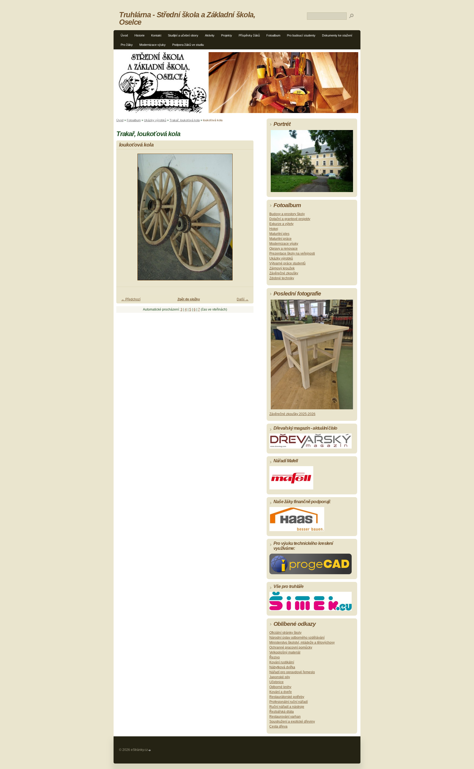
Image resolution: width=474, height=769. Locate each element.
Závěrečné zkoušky (283, 273)
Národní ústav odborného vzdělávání (297, 638)
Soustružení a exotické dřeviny (292, 721)
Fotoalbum (273, 35)
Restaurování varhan (285, 717)
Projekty (226, 35)
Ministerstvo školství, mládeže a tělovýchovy (302, 642)
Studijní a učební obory (183, 35)
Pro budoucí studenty (301, 35)
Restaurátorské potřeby (286, 697)
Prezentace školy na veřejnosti (292, 253)
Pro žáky (127, 44)
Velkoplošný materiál (284, 652)
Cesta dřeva (278, 726)
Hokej (273, 229)
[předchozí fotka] (125, 219)
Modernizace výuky (152, 44)
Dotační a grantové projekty (289, 219)
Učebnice (276, 682)
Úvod (124, 35)
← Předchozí (130, 299)
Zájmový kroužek (282, 268)
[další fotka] (244, 219)
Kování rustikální (281, 662)
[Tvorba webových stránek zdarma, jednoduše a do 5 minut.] (150, 750)
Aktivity (210, 35)
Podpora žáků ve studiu (188, 44)
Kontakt (156, 35)
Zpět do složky (188, 299)
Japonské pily (279, 677)
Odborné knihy (280, 687)
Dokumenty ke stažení (337, 35)
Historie (139, 35)
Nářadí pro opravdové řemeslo (292, 672)
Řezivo (274, 657)
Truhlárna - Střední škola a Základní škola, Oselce (187, 18)
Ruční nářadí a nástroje (286, 707)
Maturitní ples (279, 234)
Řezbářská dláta (281, 712)
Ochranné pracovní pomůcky (290, 647)
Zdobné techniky (281, 278)
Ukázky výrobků (155, 120)
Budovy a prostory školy (287, 214)
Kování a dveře (280, 692)
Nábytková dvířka (282, 667)
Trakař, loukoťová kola (185, 120)
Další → (243, 299)
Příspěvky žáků (249, 35)
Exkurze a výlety (281, 224)
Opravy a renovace (283, 248)
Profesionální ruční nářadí (288, 702)
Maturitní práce (280, 239)
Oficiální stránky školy (285, 633)
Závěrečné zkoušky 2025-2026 (292, 414)
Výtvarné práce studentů (287, 263)
